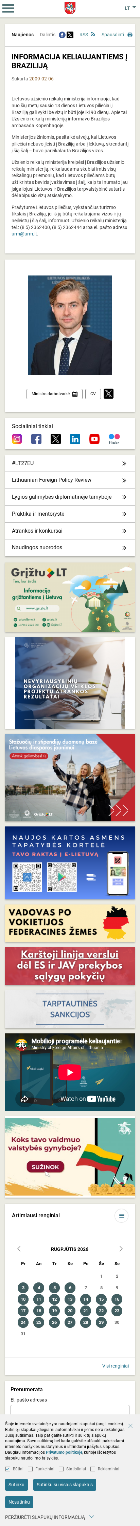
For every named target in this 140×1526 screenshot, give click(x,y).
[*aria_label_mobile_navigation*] (8, 8)
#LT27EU (23, 463)
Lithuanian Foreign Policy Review (51, 480)
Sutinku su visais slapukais (65, 1484)
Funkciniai (44, 1469)
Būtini (18, 1469)
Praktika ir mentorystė (38, 514)
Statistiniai (76, 1469)
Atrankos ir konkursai (37, 531)
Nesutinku (19, 1502)
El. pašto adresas (29, 1400)
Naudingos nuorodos (37, 547)
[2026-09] (121, 1249)
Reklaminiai (108, 1469)
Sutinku (16, 1484)
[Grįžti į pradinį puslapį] (70, 8)
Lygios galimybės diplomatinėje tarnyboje (61, 497)
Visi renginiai (115, 1366)
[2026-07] (19, 1249)
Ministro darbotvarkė (51, 394)
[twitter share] (70, 34)
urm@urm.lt (24, 233)
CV (93, 394)
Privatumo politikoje (64, 1452)
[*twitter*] (108, 394)
